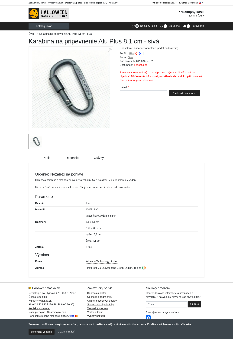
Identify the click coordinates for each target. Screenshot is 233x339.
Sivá (130, 57)
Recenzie (72, 158)
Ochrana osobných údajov (102, 300)
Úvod (32, 34)
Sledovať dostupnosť (184, 93)
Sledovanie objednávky (95, 2)
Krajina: (188, 3)
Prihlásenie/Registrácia (163, 3)
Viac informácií (66, 331)
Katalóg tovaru (44, 26)
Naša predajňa (37, 312)
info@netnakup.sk (41, 300)
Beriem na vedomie (41, 331)
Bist (131, 53)
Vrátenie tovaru (95, 312)
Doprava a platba (73, 2)
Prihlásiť (194, 304)
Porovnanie (196, 26)
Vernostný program (97, 308)
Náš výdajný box (56, 312)
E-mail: (124, 87)
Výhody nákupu (56, 2)
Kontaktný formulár (39, 308)
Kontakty (113, 2)
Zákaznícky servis (37, 2)
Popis (46, 158)
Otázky (99, 158)
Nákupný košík (146, 26)
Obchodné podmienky (99, 297)
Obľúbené (172, 26)
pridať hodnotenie (167, 48)
